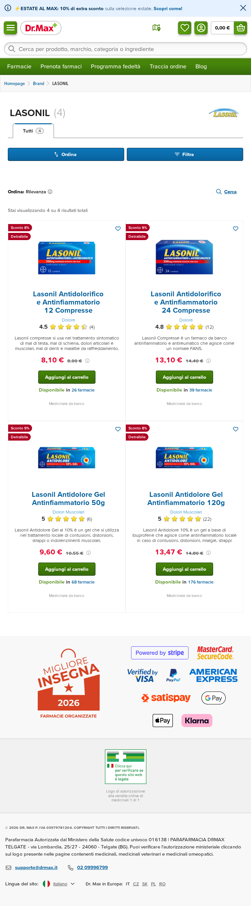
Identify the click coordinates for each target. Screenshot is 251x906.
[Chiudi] (243, 8)
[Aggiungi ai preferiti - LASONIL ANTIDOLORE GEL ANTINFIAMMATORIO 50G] (118, 429)
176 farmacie (200, 582)
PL (153, 883)
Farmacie (19, 66)
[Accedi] (201, 27)
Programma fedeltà (116, 66)
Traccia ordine (168, 66)
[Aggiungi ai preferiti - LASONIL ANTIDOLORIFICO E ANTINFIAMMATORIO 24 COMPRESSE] (236, 228)
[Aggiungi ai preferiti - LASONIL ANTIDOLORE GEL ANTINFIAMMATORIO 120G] (236, 429)
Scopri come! (168, 8)
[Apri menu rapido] (10, 27)
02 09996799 (92, 867)
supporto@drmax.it (36, 867)
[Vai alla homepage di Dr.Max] (40, 28)
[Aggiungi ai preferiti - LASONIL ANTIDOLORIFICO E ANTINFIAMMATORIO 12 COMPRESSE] (118, 228)
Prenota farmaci (61, 66)
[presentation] (66, 257)
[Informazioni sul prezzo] (87, 361)
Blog (201, 66)
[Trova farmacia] (156, 28)
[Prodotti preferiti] (184, 27)
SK (145, 883)
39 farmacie (200, 390)
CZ (136, 883)
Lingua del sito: (22, 883)
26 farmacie (83, 390)
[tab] (33, 130)
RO (162, 883)
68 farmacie (83, 582)
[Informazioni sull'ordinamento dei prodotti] (51, 191)
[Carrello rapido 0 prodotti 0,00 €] (240, 27)
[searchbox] (125, 48)
